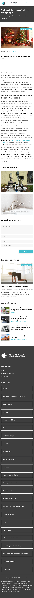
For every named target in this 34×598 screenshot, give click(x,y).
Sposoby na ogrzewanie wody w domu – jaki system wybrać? (15, 212)
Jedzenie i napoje (9, 436)
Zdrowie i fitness (9, 561)
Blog (2, 370)
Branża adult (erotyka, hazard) (14, 396)
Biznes (5, 388)
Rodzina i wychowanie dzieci (13, 506)
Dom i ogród (7, 404)
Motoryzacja (7, 451)
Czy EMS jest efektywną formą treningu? (15, 286)
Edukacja (6, 412)
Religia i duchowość (10, 499)
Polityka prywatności (8, 373)
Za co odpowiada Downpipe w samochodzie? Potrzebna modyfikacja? (20, 318)
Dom (15, 51)
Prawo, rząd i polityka (10, 475)
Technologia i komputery (12, 546)
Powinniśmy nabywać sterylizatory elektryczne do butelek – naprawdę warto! (21, 309)
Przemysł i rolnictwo (10, 483)
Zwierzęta (6, 569)
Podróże (6, 467)
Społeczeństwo (8, 514)
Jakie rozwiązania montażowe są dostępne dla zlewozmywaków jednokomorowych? (21, 327)
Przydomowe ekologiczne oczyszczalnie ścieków (15, 189)
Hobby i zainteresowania (12, 428)
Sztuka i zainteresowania (12, 538)
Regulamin (4, 376)
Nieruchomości (8, 459)
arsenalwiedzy (6, 51)
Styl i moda (7, 530)
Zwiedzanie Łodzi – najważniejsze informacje (21, 336)
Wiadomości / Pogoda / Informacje (15, 554)
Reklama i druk (8, 491)
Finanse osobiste (9, 420)
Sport (4, 522)
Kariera (5, 443)
